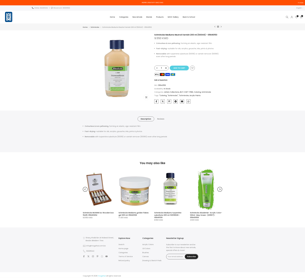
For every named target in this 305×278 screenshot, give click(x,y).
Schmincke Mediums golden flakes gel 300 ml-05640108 (134, 214)
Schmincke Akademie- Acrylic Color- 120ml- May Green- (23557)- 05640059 (206, 215)
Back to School (189, 17)
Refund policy (124, 260)
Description (146, 119)
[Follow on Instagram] (93, 256)
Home (112, 17)
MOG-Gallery (173, 17)
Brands (149, 17)
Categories (123, 17)
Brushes (145, 252)
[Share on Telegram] (176, 101)
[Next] (219, 189)
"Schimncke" (173, 95)
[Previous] (85, 189)
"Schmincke (184, 95)
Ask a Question (160, 80)
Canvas (145, 256)
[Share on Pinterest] (169, 101)
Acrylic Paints (195, 95)
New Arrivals (137, 17)
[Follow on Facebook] (84, 256)
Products (160, 17)
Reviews (160, 119)
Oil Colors (146, 248)
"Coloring (163, 95)
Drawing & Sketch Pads (151, 260)
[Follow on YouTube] (106, 256)
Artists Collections (171, 92)
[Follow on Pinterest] (97, 256)
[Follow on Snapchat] (102, 256)
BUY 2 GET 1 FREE (186, 92)
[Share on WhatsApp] (188, 101)
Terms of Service (126, 256)
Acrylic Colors (148, 244)
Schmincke (95, 27)
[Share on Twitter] (163, 101)
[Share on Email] (182, 101)
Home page (123, 248)
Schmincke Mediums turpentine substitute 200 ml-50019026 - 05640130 (167, 215)
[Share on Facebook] (156, 101)
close (5, 2)
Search (121, 244)
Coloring (197, 92)
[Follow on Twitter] (88, 256)
